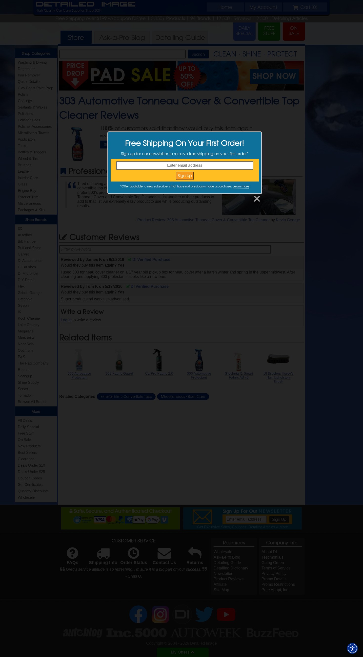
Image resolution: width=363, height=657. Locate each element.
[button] (352, 648)
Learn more (241, 186)
